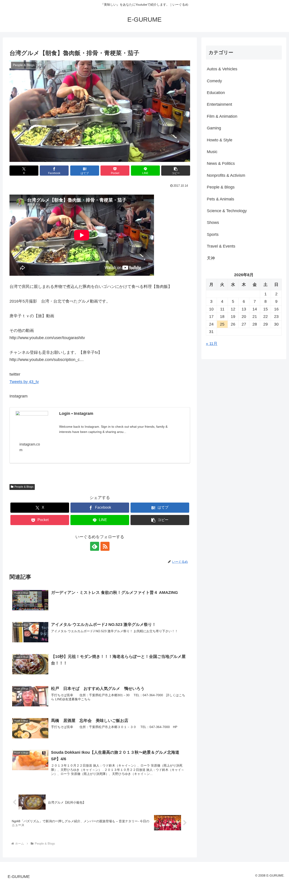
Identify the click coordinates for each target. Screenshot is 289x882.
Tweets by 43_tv (24, 381)
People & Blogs (23, 486)
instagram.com (29, 447)
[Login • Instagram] (32, 420)
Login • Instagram (76, 413)
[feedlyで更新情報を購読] (94, 546)
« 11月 (211, 343)
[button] (175, 170)
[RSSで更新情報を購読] (105, 546)
